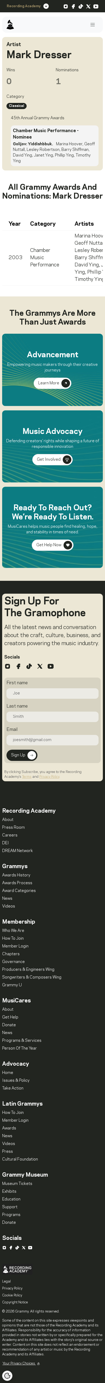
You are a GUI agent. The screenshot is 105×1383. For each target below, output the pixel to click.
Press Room (13, 828)
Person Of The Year (19, 1048)
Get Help (10, 1017)
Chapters (11, 954)
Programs (11, 1215)
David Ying (87, 265)
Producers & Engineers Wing (28, 970)
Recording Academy (24, 6)
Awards (9, 1128)
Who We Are (13, 931)
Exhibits (9, 1192)
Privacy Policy (49, 776)
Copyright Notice (15, 1302)
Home (7, 1073)
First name (17, 683)
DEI (5, 843)
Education (11, 1199)
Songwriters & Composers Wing (31, 977)
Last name (17, 706)
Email (12, 729)
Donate (9, 1025)
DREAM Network (17, 851)
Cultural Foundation (20, 1159)
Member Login (15, 946)
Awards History (16, 875)
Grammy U (12, 985)
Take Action (12, 1088)
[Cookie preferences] (7, 1376)
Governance (13, 962)
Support (10, 1207)
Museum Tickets (17, 1184)
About (7, 820)
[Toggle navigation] (93, 25)
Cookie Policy (12, 1295)
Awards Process (17, 883)
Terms (27, 776)
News (7, 899)
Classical (16, 105)
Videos (8, 906)
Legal (6, 1281)
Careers (10, 835)
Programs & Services (21, 1041)
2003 (16, 257)
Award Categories (19, 891)
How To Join (13, 938)
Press (7, 1152)
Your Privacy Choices (19, 1363)
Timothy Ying (89, 279)
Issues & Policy (16, 1081)
